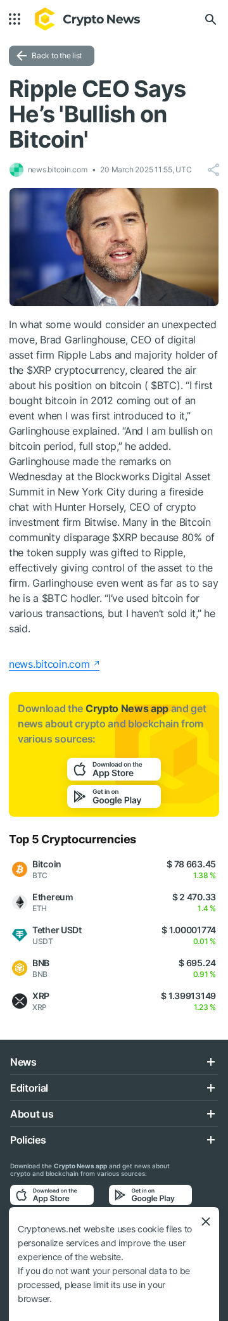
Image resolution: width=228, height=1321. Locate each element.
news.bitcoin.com (49, 664)
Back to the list (57, 55)
